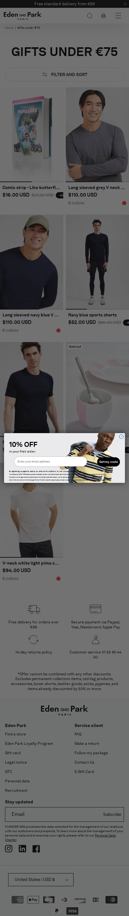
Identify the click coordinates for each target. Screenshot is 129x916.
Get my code (108, 462)
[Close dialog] (121, 437)
